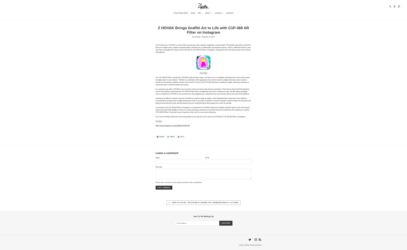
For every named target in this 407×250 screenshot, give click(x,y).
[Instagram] (203, 63)
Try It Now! (203, 73)
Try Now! (159, 121)
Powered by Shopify (255, 245)
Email (207, 158)
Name (158, 158)
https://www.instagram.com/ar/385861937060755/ (173, 125)
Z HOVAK (246, 245)
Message (159, 167)
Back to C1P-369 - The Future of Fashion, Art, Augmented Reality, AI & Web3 (205, 202)
